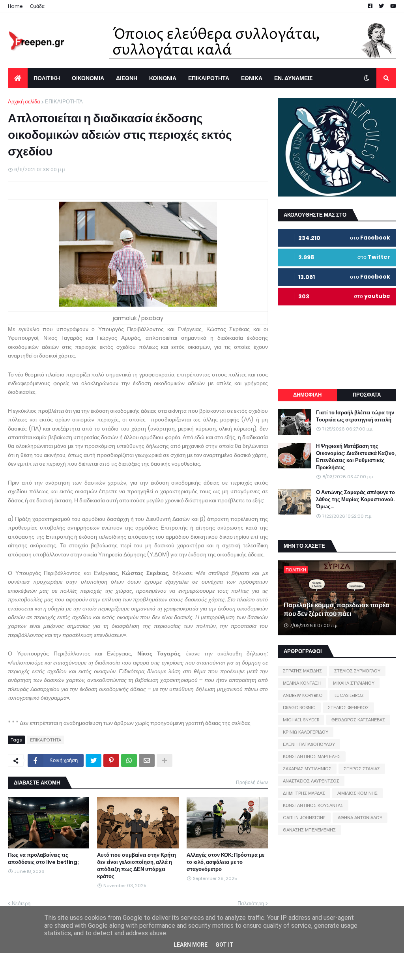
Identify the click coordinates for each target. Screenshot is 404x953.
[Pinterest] (111, 760)
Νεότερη (21, 903)
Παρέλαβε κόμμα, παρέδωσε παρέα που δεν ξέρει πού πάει (336, 609)
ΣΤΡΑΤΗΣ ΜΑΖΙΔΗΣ (302, 671)
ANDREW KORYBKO (302, 695)
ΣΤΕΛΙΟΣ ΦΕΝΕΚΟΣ (348, 707)
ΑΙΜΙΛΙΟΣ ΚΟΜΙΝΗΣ (357, 793)
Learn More (191, 945)
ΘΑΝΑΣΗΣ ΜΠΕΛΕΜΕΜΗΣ (309, 830)
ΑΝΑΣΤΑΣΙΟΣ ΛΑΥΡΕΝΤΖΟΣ (311, 781)
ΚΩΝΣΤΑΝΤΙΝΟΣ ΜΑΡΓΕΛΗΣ (311, 756)
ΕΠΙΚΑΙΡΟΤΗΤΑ (64, 101)
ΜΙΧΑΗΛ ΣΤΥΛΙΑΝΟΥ (353, 683)
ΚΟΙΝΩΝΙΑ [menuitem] (162, 78)
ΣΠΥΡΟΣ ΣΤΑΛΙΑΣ (362, 769)
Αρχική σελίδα (24, 101)
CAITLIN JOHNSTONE (304, 817)
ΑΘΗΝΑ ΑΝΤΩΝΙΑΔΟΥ (360, 817)
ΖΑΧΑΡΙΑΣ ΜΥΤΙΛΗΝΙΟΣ (307, 769)
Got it (224, 945)
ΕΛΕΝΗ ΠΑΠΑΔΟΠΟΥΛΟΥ (309, 744)
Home (15, 6)
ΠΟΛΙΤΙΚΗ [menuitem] (47, 78)
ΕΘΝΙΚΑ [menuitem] (251, 78)
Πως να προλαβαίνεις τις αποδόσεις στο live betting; (43, 859)
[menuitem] (18, 78)
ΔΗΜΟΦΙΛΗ (307, 395)
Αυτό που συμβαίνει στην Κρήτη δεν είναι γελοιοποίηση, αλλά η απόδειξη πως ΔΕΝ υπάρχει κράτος (136, 866)
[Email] (147, 760)
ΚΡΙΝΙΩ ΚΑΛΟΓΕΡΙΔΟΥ (305, 732)
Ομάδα (37, 6)
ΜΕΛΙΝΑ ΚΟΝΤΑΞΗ (302, 683)
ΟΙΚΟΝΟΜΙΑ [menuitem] (88, 78)
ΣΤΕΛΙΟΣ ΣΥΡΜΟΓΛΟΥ (357, 671)
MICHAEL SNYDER (301, 720)
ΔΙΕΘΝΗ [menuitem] (126, 78)
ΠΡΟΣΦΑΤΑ (367, 395)
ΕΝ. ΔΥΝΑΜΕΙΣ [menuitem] (293, 78)
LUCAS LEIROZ (349, 695)
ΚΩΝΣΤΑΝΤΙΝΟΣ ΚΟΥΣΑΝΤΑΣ (313, 805)
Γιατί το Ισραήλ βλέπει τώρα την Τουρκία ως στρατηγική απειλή (355, 416)
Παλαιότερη (251, 903)
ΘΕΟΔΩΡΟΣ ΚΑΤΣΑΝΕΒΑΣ (358, 720)
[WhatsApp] (129, 760)
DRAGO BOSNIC (299, 707)
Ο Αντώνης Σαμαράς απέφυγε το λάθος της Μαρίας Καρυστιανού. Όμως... (355, 499)
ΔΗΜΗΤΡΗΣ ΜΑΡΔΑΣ (304, 793)
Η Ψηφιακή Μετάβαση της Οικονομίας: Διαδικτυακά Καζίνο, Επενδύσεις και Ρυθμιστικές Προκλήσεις (356, 457)
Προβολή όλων (252, 782)
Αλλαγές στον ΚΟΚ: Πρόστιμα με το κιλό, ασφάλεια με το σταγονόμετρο (225, 862)
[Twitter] (93, 760)
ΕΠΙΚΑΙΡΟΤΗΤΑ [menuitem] (208, 78)
